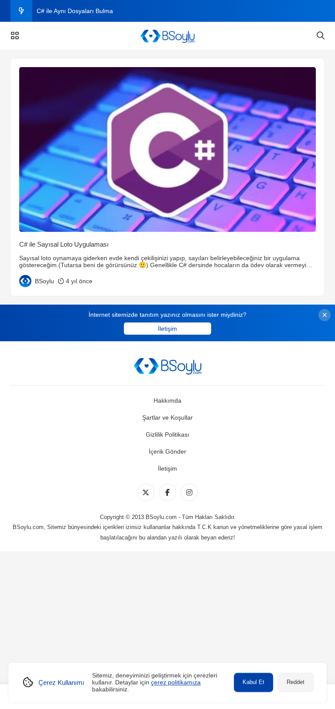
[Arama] (321, 36)
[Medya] (145, 492)
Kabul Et (253, 682)
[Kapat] (324, 315)
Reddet (295, 682)
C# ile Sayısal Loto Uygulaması (64, 244)
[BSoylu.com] (167, 35)
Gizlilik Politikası (167, 434)
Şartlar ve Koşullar (167, 417)
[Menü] (14, 35)
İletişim (167, 328)
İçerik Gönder (167, 451)
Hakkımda (167, 400)
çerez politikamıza (176, 682)
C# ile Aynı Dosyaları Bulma (75, 10)
